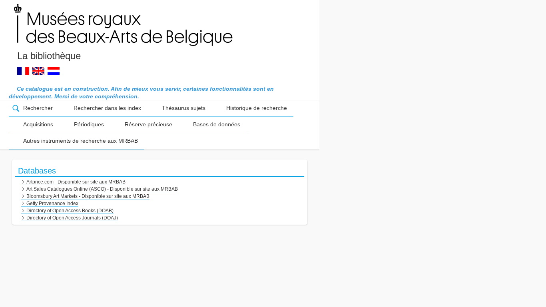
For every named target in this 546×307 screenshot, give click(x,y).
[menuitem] (34, 108)
